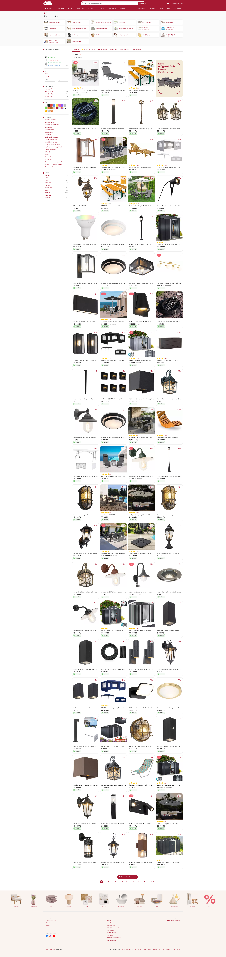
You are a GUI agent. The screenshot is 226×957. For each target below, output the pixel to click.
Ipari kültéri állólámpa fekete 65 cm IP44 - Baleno (89, 746)
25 (180, 409)
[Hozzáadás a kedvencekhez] (96, 371)
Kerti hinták (48, 134)
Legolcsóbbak (124, 49)
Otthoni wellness (50, 149)
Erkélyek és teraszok (52, 137)
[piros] (51, 105)
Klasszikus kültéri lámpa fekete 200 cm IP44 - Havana (174, 476)
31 (124, 139)
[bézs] (54, 108)
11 (152, 216)
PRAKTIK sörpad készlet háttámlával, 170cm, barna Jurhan (119, 206)
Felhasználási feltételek (114, 937)
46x (138, 203)
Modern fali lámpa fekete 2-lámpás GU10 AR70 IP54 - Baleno (176, 630)
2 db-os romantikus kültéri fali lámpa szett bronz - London (175, 128)
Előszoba (192, 906)
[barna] (51, 108)
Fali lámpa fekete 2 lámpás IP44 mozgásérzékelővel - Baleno (176, 746)
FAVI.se (154, 949)
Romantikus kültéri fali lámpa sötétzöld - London (172, 399)
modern (47, 192)
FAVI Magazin (110, 930)
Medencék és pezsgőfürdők (54, 147)
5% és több (48, 89)
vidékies (47, 185)
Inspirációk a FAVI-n (113, 927)
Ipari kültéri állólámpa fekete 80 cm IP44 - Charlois (117, 824)
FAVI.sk (128, 949)
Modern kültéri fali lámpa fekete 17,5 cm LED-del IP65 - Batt (92, 322)
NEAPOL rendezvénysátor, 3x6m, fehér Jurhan (171, 167)
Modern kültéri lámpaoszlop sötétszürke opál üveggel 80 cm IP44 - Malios (124, 128)
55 (124, 525)
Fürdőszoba (121, 906)
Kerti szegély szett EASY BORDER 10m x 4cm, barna (173, 322)
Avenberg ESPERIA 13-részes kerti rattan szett (115, 515)
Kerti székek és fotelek (52, 124)
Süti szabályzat (111, 940)
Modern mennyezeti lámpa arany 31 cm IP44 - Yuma (173, 708)
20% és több (49, 94)
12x (138, 358)
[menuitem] (48, 9)
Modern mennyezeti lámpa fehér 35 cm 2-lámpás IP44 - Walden (121, 244)
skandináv (48, 175)
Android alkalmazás (175, 920)
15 (180, 101)
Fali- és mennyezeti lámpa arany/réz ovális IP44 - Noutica (175, 515)
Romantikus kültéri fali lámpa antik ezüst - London (117, 785)
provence (48, 183)
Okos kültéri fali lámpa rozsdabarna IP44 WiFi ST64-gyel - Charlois (94, 167)
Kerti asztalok (49, 122)
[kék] (54, 105)
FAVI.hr (144, 949)
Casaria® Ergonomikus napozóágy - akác (170, 437)
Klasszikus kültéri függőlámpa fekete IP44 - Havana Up (118, 862)
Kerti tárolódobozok (51, 139)
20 (124, 62)
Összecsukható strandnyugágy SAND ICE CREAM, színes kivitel (149, 785)
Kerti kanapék (49, 129)
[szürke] (65, 105)
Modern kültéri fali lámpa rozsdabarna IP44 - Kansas (117, 592)
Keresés (141, 3)
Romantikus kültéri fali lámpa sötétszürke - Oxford (89, 437)
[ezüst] (48, 111)
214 (96, 62)
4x (165, 860)
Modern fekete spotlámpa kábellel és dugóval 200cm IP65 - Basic (177, 206)
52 (180, 332)
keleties (47, 197)
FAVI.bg (167, 949)
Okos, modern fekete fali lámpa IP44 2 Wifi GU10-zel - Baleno (92, 244)
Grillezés (48, 152)
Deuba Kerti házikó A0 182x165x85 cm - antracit (172, 244)
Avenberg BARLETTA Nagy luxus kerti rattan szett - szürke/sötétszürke (151, 437)
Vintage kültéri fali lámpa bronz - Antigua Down (88, 206)
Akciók (210, 906)
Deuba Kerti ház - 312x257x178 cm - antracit (115, 746)
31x (110, 165)
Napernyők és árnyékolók (53, 144)
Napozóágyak (49, 132)
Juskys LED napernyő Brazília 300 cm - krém (143, 515)
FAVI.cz (123, 949)
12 (180, 757)
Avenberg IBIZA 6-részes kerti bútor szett (114, 322)
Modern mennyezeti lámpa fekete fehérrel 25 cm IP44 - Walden (121, 437)
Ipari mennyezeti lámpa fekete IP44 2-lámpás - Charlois (146, 283)
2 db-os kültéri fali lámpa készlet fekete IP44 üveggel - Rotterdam (94, 360)
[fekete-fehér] (65, 108)
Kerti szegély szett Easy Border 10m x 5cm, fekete (117, 669)
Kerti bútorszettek (50, 120)
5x (165, 242)
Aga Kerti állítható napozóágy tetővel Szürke (115, 90)
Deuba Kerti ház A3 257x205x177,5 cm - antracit (172, 785)
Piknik (47, 154)
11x (166, 165)
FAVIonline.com (50, 949)
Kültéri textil (49, 159)
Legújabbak (114, 49)
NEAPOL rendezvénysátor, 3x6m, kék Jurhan (115, 708)
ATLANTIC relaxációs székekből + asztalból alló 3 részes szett (120, 476)
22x (110, 512)
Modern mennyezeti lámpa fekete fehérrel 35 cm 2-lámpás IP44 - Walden (124, 283)
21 (124, 603)
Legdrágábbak (136, 49)
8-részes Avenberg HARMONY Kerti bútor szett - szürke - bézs (149, 206)
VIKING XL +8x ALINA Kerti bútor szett (113, 167)
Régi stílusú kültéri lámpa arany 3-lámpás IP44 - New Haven (148, 128)
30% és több (49, 96)
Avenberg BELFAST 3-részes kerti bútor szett (87, 90)
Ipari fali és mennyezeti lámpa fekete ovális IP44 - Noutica (91, 515)
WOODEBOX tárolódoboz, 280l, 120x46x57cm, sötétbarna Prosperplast (179, 360)
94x (82, 88)
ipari (46, 190)
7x (165, 783)
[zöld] (46, 108)
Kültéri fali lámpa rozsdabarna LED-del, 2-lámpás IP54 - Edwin (93, 785)
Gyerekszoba (174, 906)
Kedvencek (104, 49)
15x (110, 358)
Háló (157, 906)
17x (110, 551)
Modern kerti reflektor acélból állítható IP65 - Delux (173, 592)
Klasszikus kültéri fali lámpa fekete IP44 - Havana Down (175, 669)
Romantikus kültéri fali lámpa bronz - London (87, 592)
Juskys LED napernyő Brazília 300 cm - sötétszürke (173, 824)
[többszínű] (62, 108)
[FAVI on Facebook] (47, 936)
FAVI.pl (134, 949)
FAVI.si (178, 949)
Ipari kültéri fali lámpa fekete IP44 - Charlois (87, 283)
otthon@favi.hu (52, 920)
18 (96, 178)
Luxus (47, 76)
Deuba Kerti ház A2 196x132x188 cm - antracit (115, 630)
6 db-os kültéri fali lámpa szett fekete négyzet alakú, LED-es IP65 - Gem (124, 399)
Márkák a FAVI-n (112, 925)
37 (152, 62)
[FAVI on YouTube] (54, 936)
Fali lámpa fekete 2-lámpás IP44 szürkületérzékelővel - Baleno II (93, 669)
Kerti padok (48, 127)
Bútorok (16, 906)
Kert (49, 13)
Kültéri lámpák (49, 157)
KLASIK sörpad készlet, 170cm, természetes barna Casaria (147, 90)
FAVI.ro (139, 949)
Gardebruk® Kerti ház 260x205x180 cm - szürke (144, 360)
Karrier (48, 925)
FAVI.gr (173, 949)
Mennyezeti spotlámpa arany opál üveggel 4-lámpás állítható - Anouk (178, 283)
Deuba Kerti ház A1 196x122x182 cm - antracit (143, 630)
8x (165, 821)
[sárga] (57, 105)
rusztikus (48, 195)
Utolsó (150, 882)
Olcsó (46, 74)
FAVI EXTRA (110, 935)
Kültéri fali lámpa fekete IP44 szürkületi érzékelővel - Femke (148, 322)
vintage (47, 180)
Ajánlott (76, 49)
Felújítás (86, 906)
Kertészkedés (49, 167)
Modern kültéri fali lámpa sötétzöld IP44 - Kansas (144, 476)
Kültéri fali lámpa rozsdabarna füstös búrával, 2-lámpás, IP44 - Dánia (150, 862)
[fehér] (46, 105)
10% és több (49, 91)
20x (138, 88)
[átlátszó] (59, 108)
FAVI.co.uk (161, 949)
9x (138, 435)
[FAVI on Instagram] (50, 936)
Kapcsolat (49, 922)
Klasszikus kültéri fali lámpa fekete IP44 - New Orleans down (92, 824)
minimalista (48, 187)
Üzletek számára (112, 932)
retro (46, 178)
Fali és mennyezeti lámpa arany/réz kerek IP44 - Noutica (147, 746)
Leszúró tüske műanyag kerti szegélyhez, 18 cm (88, 399)
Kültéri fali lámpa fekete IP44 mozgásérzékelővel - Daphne (147, 592)
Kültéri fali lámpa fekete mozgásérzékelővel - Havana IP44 (91, 553)
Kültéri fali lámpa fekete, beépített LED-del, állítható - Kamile (148, 708)
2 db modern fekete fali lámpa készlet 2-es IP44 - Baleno (91, 708)
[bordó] (57, 108)
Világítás (69, 906)
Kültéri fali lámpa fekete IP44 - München (86, 630)
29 (124, 178)
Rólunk (109, 920)
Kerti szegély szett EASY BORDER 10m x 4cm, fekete (89, 128)
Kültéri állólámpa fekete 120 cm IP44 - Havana (143, 244)
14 (96, 139)
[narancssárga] (48, 108)
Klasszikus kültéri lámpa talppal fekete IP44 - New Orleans (175, 553)
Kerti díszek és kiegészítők (53, 162)
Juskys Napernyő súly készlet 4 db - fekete (143, 553)
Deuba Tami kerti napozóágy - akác (140, 167)
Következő (140, 882)
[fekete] (48, 105)
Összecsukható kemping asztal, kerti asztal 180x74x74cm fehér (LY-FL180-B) (97, 476)
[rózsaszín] (59, 105)
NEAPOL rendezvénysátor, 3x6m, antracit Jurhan (116, 360)
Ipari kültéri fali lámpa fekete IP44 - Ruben (86, 862)
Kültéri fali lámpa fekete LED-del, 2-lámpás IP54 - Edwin (147, 399)
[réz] (51, 111)
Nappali (139, 906)
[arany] (46, 111)
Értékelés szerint (89, 49)
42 (124, 448)
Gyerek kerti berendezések (53, 164)
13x (138, 512)
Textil (51, 906)
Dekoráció (34, 906)
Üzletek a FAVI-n (112, 922)
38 (124, 487)
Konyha (104, 906)
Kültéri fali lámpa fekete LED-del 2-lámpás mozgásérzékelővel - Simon (151, 824)
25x (138, 165)
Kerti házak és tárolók (52, 142)
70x (110, 474)
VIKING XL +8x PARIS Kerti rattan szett (113, 553)
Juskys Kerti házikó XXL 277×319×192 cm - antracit (173, 862)
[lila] (62, 105)
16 (152, 101)
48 (152, 178)
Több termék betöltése (126, 877)
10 (152, 255)
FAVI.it (150, 949)
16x (166, 435)
